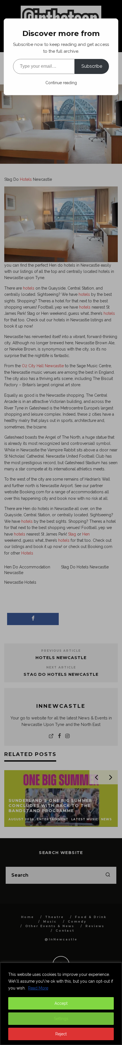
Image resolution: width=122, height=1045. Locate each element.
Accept (61, 1003)
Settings (61, 1018)
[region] (61, 1004)
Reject (61, 1034)
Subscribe (91, 66)
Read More (38, 988)
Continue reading (61, 82)
